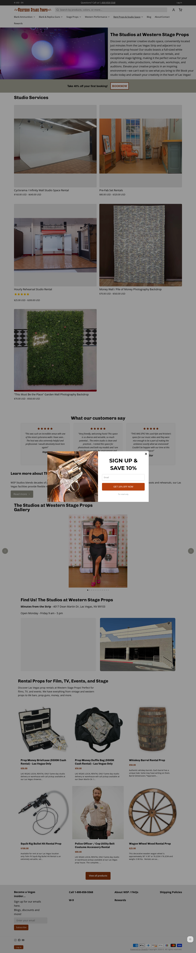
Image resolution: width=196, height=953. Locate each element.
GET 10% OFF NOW (123, 487)
